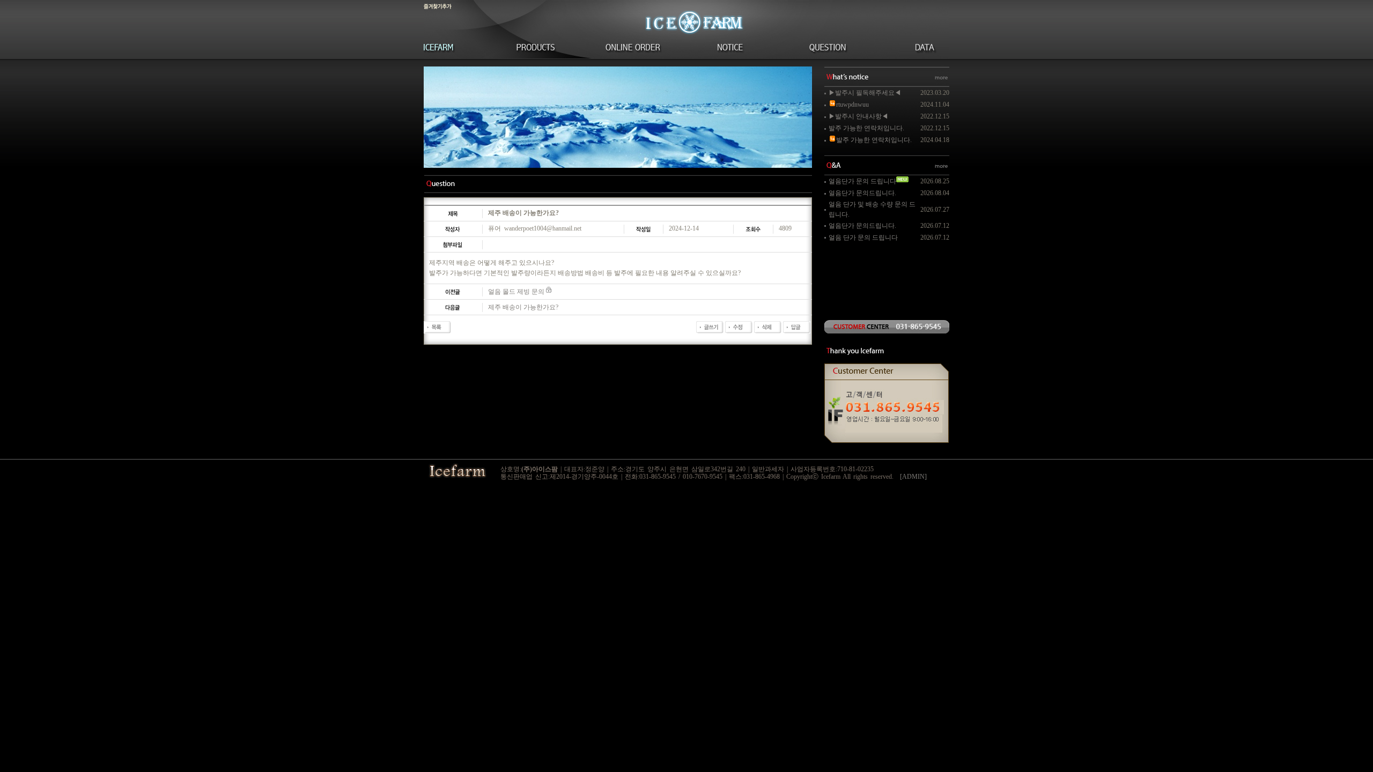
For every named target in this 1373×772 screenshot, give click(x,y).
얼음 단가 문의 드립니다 (863, 237)
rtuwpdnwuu (852, 104)
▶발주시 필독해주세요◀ (865, 92)
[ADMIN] (913, 476)
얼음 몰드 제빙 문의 (516, 291)
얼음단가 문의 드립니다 (862, 181)
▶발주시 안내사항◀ (858, 116)
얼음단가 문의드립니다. (862, 193)
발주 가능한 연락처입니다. (866, 128)
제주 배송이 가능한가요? (523, 307)
